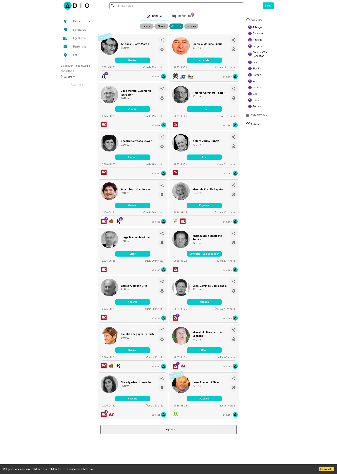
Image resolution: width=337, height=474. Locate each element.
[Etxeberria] (174, 221)
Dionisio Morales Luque (207, 44)
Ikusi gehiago (168, 429)
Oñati (204, 350)
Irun (204, 157)
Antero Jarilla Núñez (206, 141)
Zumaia (132, 109)
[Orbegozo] (110, 221)
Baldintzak (67, 65)
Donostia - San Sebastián (204, 253)
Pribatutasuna (83, 65)
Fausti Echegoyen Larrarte (138, 334)
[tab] (154, 16)
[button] (77, 21)
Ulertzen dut (326, 469)
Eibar (133, 253)
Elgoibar (204, 205)
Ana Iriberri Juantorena (135, 189)
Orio (204, 109)
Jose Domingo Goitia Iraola (210, 285)
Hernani (132, 60)
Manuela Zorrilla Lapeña (208, 189)
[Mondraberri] (189, 76)
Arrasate (204, 60)
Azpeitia (132, 302)
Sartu (268, 5)
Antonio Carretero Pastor (209, 92)
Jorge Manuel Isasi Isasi (136, 237)
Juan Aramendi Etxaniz (207, 382)
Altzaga (204, 302)
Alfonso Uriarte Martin (135, 44)
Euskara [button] (67, 77)
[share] (162, 40)
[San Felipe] (174, 76)
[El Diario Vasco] (103, 125)
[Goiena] (182, 366)
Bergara (132, 398)
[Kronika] (117, 366)
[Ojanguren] (182, 76)
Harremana (67, 70)
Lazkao (132, 157)
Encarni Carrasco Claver (136, 141)
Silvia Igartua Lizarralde (136, 382)
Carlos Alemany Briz (134, 285)
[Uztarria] (174, 414)
